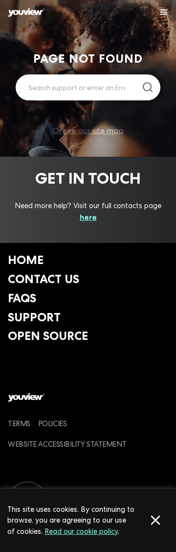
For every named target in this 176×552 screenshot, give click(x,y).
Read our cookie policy (81, 531)
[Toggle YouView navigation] (164, 12)
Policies (52, 423)
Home (26, 259)
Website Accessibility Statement (67, 444)
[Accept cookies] (155, 520)
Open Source (48, 335)
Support (34, 317)
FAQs (22, 298)
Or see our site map (88, 130)
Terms (19, 423)
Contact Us (43, 279)
